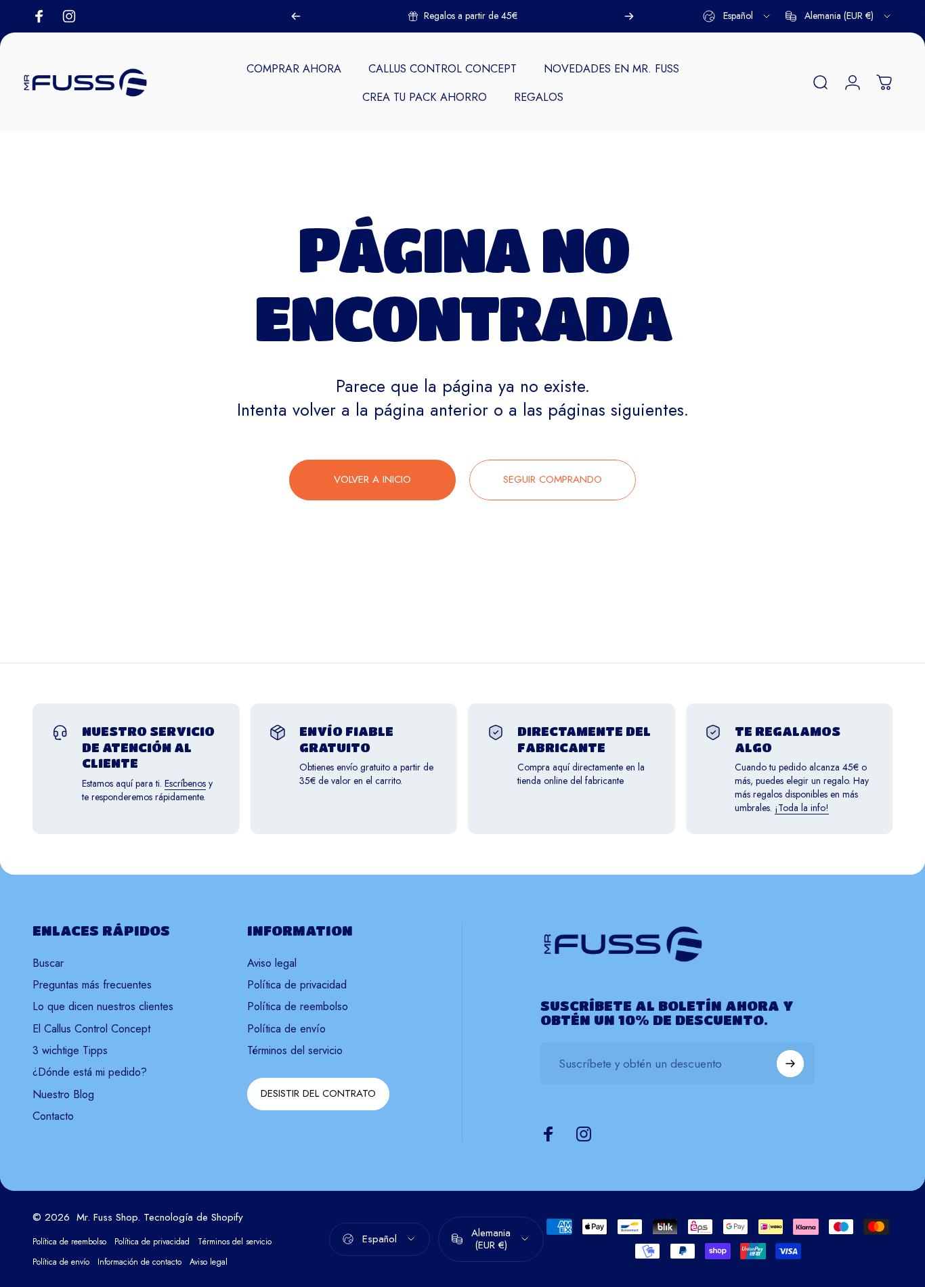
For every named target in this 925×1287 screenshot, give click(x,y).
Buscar (48, 963)
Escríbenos (185, 783)
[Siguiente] (629, 16)
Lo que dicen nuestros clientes (103, 1006)
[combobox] (737, 16)
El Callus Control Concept (91, 1029)
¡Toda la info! (802, 807)
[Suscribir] (790, 1063)
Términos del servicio (295, 1050)
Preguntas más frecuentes (92, 985)
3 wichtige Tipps (70, 1050)
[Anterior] (296, 16)
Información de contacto (139, 1262)
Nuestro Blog (63, 1094)
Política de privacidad (297, 985)
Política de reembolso (297, 1006)
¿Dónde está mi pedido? (90, 1072)
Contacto (53, 1116)
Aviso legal (272, 963)
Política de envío (286, 1029)
